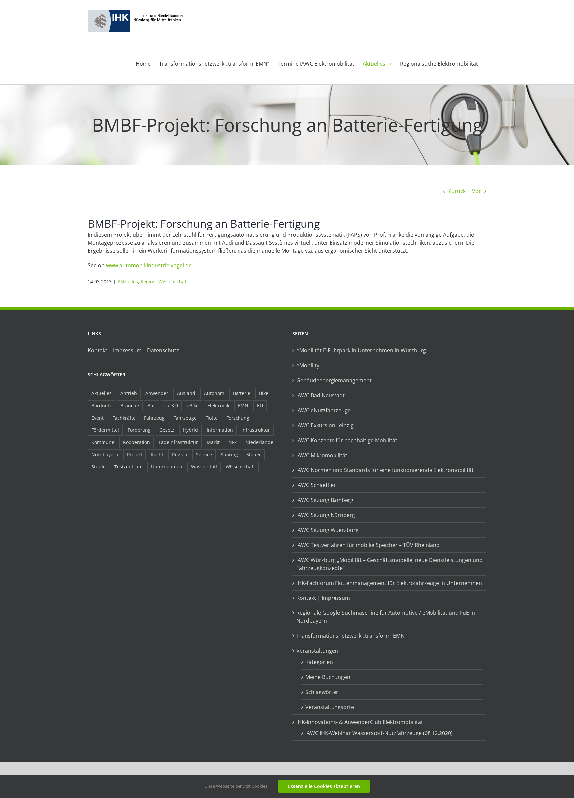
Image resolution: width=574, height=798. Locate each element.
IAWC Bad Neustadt (320, 395)
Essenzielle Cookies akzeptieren (324, 786)
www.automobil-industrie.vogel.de (149, 265)
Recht (157, 454)
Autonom (214, 393)
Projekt (134, 454)
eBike (193, 405)
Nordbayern (104, 454)
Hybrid (190, 430)
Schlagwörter (321, 692)
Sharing (229, 454)
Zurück (457, 191)
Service (204, 454)
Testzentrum (128, 467)
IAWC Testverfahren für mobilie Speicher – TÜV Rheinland (368, 545)
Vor (476, 191)
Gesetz (166, 430)
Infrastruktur (255, 430)
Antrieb (128, 393)
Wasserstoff (204, 467)
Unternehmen (166, 467)
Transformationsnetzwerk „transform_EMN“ (351, 635)
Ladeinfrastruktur (178, 442)
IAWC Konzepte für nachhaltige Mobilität (346, 440)
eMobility (307, 365)
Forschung (237, 418)
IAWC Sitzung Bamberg (324, 500)
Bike (263, 393)
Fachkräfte (124, 418)
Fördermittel (105, 430)
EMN (243, 405)
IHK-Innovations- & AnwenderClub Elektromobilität (359, 722)
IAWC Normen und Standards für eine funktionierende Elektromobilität (385, 470)
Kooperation (136, 442)
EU (260, 405)
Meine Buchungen (327, 677)
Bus (151, 405)
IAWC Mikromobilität (321, 455)
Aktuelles (128, 281)
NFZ (232, 442)
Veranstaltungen (317, 650)
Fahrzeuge (185, 418)
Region (148, 281)
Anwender (156, 393)
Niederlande (259, 442)
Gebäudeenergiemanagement (334, 380)
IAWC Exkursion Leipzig (325, 425)
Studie (98, 467)
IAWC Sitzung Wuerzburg (327, 530)
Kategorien (319, 662)
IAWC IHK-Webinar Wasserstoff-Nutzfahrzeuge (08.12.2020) (379, 733)
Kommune (102, 442)
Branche (129, 405)
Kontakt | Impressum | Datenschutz (133, 350)
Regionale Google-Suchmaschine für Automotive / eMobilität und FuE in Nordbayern (385, 616)
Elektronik (218, 405)
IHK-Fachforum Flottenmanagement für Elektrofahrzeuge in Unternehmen (389, 583)
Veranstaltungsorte (329, 707)
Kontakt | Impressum (323, 597)
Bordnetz (101, 405)
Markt (213, 442)
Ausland (186, 393)
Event (97, 418)
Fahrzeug (154, 418)
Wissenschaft (173, 281)
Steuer (253, 454)
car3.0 (171, 405)
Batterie (241, 393)
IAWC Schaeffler (316, 485)
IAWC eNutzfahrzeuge (323, 410)
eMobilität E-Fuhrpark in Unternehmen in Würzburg (361, 350)
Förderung (139, 430)
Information (220, 430)
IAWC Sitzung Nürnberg (325, 515)
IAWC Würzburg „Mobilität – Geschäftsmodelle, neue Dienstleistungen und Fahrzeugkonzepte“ (389, 564)
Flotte (211, 418)
